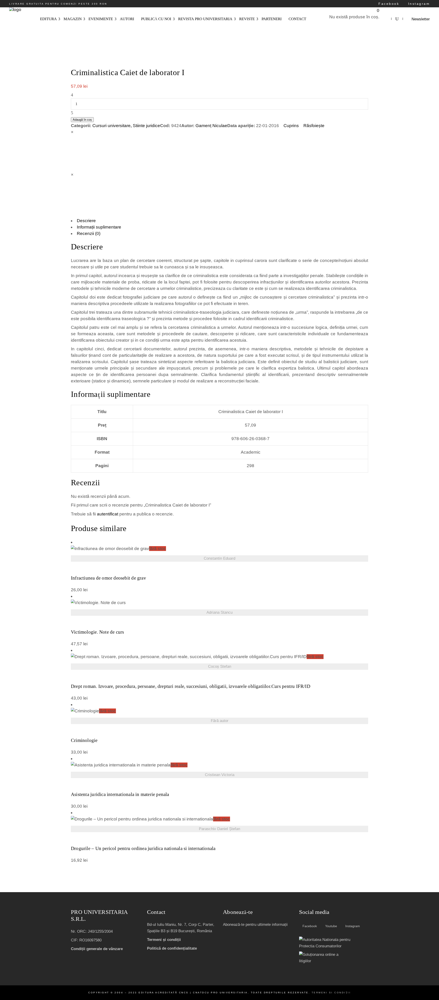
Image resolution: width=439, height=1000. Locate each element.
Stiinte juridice (146, 125)
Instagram (418, 3)
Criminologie (84, 740)
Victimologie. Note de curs (97, 632)
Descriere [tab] (86, 220)
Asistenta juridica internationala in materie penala (120, 794)
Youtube (330, 926)
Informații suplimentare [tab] (99, 227)
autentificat (107, 514)
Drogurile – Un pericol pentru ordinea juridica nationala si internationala (143, 848)
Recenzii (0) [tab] (88, 233)
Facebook (388, 3)
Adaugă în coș (82, 119)
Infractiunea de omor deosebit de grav (108, 578)
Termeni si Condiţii (331, 992)
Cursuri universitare (111, 125)
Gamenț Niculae (211, 125)
